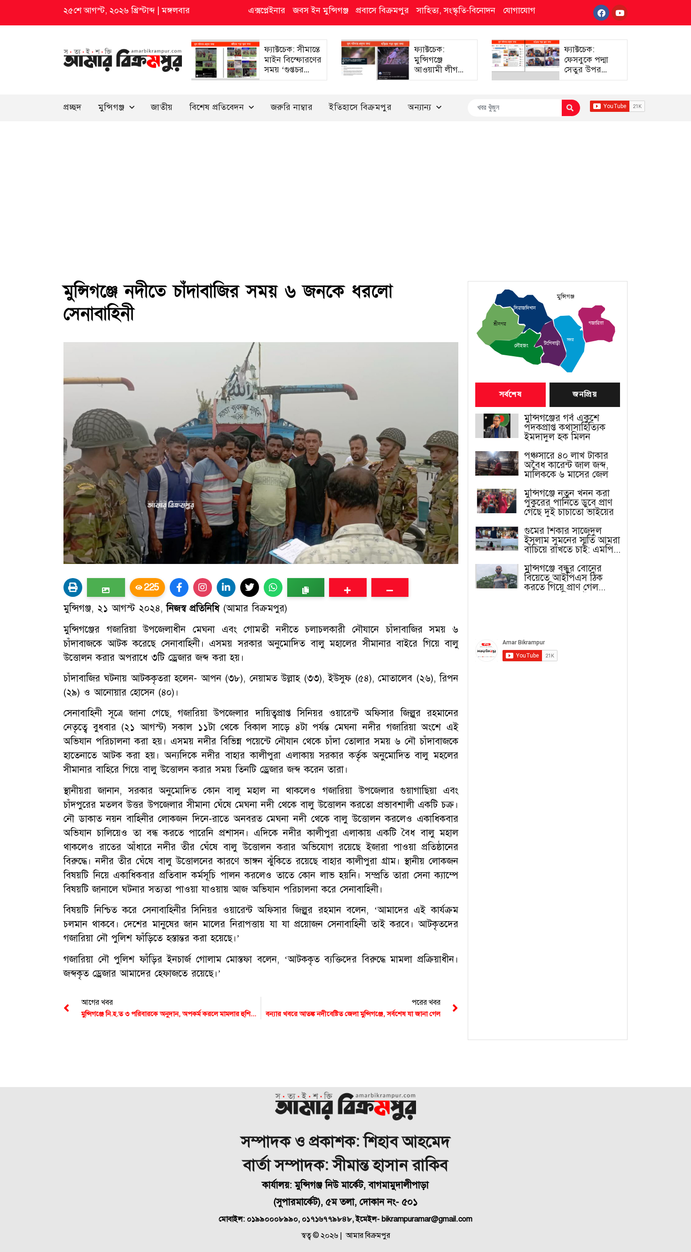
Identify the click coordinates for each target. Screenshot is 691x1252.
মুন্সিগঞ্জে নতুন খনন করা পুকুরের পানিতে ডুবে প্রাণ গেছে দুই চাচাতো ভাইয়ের (569, 503)
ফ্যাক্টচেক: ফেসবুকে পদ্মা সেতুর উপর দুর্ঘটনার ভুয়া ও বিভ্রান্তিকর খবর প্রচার (589, 74)
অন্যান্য (420, 107)
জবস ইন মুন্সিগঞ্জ (320, 10)
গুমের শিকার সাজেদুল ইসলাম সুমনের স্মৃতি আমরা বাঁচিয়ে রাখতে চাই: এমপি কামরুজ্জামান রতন (572, 540)
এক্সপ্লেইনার (266, 10)
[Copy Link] (305, 587)
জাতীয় (162, 107)
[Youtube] (620, 13)
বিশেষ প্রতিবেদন (216, 107)
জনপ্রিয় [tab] (585, 395)
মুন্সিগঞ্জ (111, 107)
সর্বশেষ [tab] (510, 395)
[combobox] (514, 108)
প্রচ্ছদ (72, 107)
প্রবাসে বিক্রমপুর (382, 10)
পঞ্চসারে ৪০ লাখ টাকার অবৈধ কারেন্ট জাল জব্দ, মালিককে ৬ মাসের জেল (566, 465)
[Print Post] (72, 587)
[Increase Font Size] (347, 587)
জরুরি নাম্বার (292, 107)
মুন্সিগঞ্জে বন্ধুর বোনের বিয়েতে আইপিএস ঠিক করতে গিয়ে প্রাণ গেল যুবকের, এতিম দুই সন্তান (567, 578)
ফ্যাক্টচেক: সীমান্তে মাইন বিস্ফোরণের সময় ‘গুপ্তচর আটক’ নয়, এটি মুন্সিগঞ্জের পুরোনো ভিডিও (293, 74)
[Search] (571, 108)
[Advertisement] (345, 192)
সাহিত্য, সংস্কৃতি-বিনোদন (455, 10)
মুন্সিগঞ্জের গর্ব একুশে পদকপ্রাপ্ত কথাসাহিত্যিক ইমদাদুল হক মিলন (564, 428)
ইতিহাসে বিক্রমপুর (360, 107)
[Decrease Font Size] (389, 587)
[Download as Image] (106, 587)
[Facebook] (601, 13)
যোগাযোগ (519, 10)
